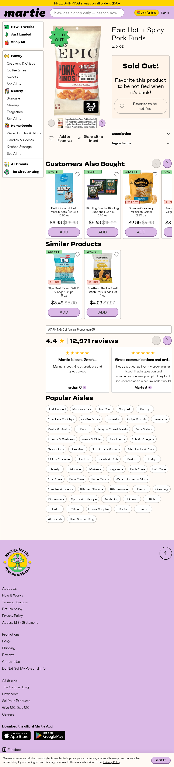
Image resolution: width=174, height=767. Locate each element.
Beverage (160, 419)
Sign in (165, 12)
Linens (131, 499)
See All (12, 84)
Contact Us (11, 661)
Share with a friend (93, 138)
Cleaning (161, 489)
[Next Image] (102, 122)
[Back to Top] (166, 553)
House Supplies (98, 509)
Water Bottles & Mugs (24, 133)
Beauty (55, 469)
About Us (9, 588)
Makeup (13, 105)
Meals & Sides (91, 439)
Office (75, 509)
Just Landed (57, 409)
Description (121, 134)
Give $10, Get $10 (15, 707)
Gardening (111, 499)
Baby (151, 459)
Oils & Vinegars (143, 439)
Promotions (11, 634)
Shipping (8, 648)
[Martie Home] (21, 12)
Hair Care (159, 469)
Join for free (148, 12)
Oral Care (55, 479)
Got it (161, 760)
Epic (119, 30)
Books (123, 509)
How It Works (12, 595)
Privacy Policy (12, 616)
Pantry (145, 409)
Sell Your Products (16, 701)
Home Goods (100, 479)
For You (104, 409)
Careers (8, 714)
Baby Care (76, 479)
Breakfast (78, 449)
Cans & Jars (144, 429)
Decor (141, 489)
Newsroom (10, 694)
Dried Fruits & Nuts (140, 449)
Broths (84, 459)
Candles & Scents (20, 140)
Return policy (12, 609)
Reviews (8, 655)
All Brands (55, 519)
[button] (76, 71)
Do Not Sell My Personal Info (24, 668)
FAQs (6, 641)
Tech (143, 509)
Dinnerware (56, 499)
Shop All (124, 409)
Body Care (137, 469)
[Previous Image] (51, 122)
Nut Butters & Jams (105, 449)
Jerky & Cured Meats (112, 429)
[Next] (167, 163)
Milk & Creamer (59, 459)
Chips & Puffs (137, 419)
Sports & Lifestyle (84, 499)
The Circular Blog (81, 519)
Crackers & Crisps (21, 63)
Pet (54, 509)
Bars (83, 429)
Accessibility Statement (20, 622)
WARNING (54, 329)
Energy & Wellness (61, 439)
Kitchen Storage (19, 147)
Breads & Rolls (107, 459)
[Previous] (156, 163)
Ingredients (121, 143)
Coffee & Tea (16, 70)
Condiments (116, 439)
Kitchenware (119, 489)
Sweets (12, 77)
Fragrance (15, 112)
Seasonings (56, 449)
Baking (131, 459)
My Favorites (81, 409)
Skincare (13, 98)
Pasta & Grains (59, 429)
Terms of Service (15, 602)
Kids (152, 499)
